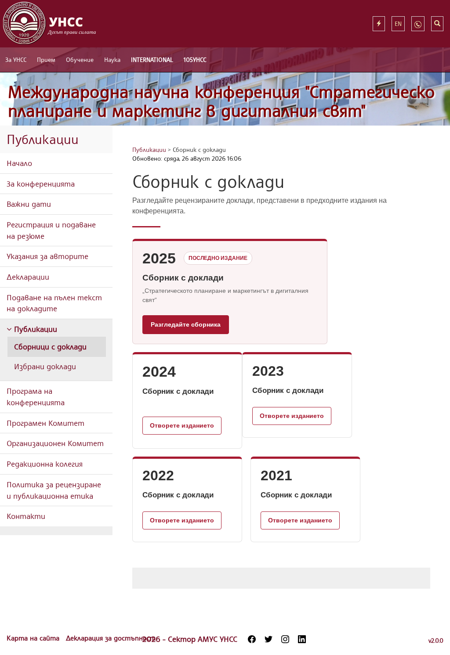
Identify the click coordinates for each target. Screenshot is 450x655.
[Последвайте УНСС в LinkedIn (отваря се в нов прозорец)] (302, 639)
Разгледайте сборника (186, 324)
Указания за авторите (47, 256)
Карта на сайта (34, 637)
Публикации (34, 329)
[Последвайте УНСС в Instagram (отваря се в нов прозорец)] (285, 639)
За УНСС (15, 59)
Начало (19, 163)
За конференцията (41, 183)
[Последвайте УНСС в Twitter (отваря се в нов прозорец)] (268, 639)
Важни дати (29, 204)
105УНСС (195, 59)
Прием (46, 59)
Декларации (28, 276)
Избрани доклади (45, 366)
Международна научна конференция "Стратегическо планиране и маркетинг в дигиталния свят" (221, 101)
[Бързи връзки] (379, 23)
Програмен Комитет (45, 423)
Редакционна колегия (45, 463)
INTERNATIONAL (152, 59)
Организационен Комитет (55, 443)
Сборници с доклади (50, 346)
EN (398, 23)
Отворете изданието (182, 425)
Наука (112, 59)
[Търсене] (437, 23)
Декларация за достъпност (111, 637)
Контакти (26, 516)
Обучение (80, 59)
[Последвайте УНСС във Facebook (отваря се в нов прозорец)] (252, 639)
